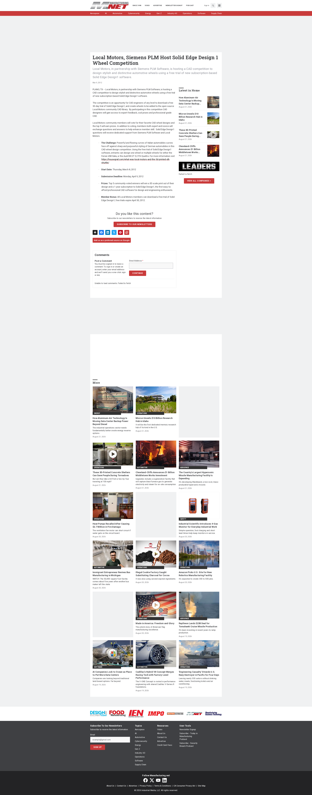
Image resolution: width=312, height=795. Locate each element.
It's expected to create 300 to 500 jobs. (196, 579)
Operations (142, 413)
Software (98, 667)
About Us (110, 786)
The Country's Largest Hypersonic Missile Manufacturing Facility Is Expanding (196, 475)
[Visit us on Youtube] (158, 780)
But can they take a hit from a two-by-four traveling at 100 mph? (111, 480)
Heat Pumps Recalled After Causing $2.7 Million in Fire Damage (111, 525)
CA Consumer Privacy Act (184, 786)
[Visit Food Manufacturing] (117, 713)
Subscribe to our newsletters (134, 224)
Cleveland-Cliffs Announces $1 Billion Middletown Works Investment (189, 149)
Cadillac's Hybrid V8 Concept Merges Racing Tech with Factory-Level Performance (155, 675)
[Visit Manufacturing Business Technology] (213, 713)
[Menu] (219, 5)
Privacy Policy (146, 786)
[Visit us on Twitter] (152, 780)
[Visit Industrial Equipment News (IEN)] (136, 713)
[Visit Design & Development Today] (98, 713)
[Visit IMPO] (156, 713)
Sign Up (97, 747)
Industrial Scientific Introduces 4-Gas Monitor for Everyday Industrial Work (198, 525)
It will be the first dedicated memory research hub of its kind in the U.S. (156, 426)
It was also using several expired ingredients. (156, 579)
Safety (183, 519)
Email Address (136, 261)
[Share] (101, 232)
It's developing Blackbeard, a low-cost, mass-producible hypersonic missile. (199, 483)
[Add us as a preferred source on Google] (126, 232)
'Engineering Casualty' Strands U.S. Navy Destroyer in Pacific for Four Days (199, 673)
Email (92, 735)
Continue (137, 273)
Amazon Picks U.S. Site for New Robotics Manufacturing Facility (195, 574)
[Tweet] (114, 232)
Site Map (201, 786)
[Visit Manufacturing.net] (194, 713)
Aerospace (184, 467)
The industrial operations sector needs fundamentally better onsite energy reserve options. (112, 430)
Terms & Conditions (162, 786)
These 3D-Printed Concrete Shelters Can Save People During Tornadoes (190, 133)
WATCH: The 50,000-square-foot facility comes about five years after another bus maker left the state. (111, 581)
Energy (97, 413)
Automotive (142, 467)
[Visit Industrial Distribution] (175, 713)
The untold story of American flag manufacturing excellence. (150, 628)
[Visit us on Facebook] (145, 780)
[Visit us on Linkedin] (164, 780)
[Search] (213, 5)
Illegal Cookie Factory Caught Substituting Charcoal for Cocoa (152, 574)
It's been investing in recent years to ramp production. (197, 631)
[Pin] (120, 232)
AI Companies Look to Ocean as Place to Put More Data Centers (112, 673)
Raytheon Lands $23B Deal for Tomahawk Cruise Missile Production (198, 625)
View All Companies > (199, 181)
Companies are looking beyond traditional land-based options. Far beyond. (111, 679)
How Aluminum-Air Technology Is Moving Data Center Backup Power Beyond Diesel (190, 100)
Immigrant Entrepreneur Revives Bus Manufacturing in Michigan (111, 574)
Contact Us (121, 786)
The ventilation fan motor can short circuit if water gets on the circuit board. (112, 531)
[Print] (95, 232)
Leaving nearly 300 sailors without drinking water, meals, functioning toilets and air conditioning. (197, 681)
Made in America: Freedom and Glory (155, 623)
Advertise (133, 786)
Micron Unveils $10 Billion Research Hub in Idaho (191, 116)
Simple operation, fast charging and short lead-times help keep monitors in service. (197, 531)
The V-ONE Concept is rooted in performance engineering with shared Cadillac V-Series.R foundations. (155, 684)
